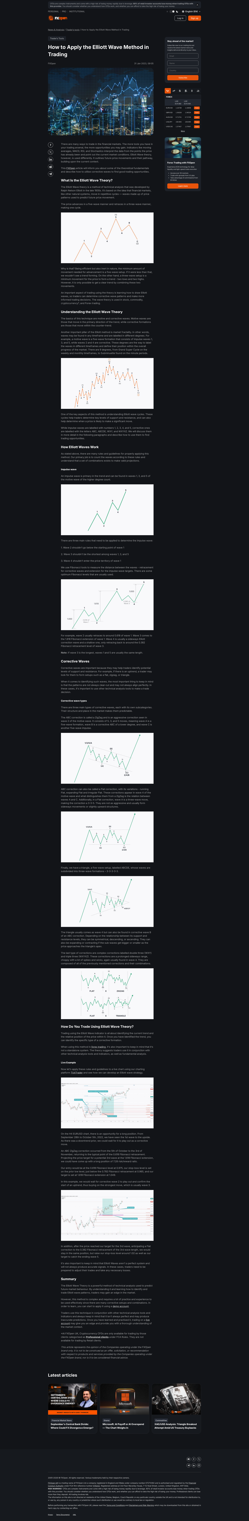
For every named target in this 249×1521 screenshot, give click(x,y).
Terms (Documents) (63, 1515)
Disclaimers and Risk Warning (141, 1505)
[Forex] (168, 91)
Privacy (50, 1515)
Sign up (194, 18)
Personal (53, 11)
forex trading (98, 1046)
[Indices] (198, 91)
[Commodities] (186, 91)
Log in (180, 18)
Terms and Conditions (115, 1505)
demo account (121, 1306)
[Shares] (174, 91)
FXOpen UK (53, 1483)
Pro (64, 11)
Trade (197, 108)
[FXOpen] (57, 18)
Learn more (183, 186)
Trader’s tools (72, 29)
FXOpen (70, 168)
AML (74, 1515)
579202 (96, 1486)
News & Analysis (56, 29)
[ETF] (180, 91)
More (183, 131)
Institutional (77, 11)
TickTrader (77, 1072)
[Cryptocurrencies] (192, 91)
